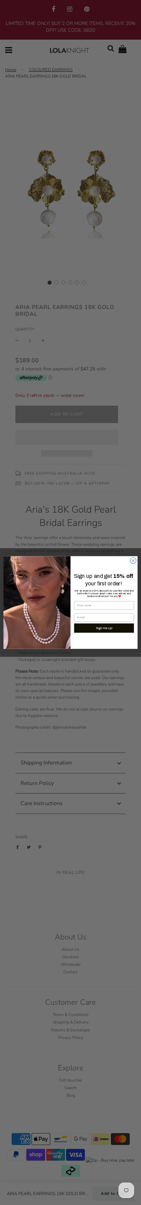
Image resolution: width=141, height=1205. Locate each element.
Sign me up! (104, 628)
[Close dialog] (133, 560)
